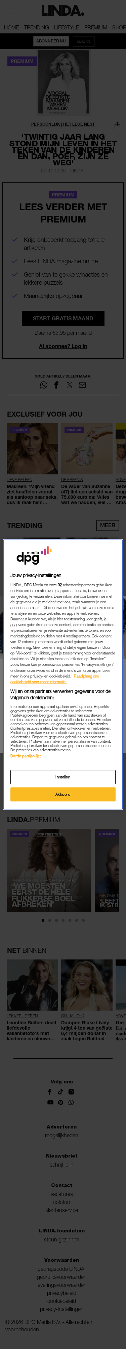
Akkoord (63, 794)
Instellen (62, 777)
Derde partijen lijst (25, 756)
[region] (63, 674)
